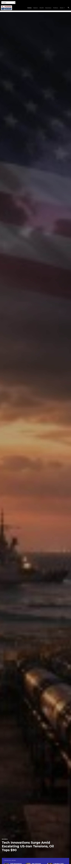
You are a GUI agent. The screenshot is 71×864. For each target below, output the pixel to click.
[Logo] (6, 7)
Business (5, 839)
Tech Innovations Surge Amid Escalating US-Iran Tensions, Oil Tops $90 (28, 846)
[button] (68, 7)
